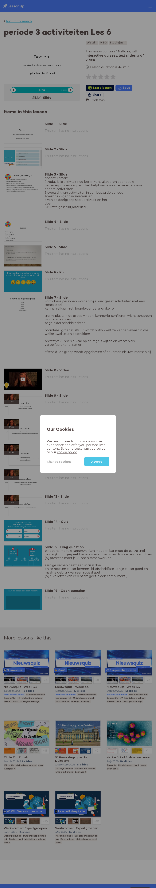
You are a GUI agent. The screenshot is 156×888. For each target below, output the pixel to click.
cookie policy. (67, 452)
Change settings (59, 461)
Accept (96, 461)
